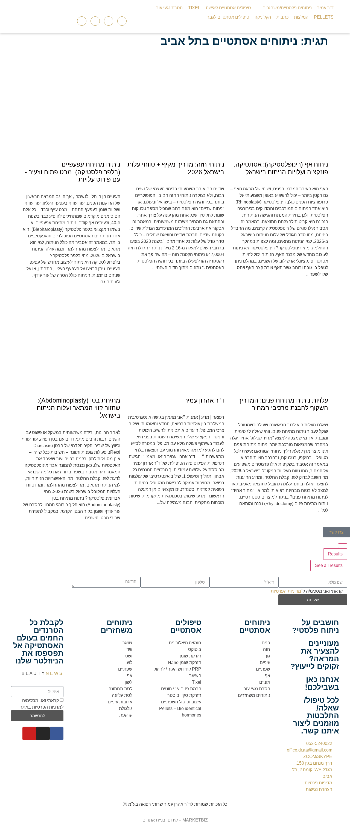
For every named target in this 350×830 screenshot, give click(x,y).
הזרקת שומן (190, 656)
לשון (128, 682)
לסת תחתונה (120, 688)
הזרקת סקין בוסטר (184, 695)
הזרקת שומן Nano (184, 662)
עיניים (265, 662)
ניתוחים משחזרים (254, 695)
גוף (267, 656)
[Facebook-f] (95, 21)
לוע (129, 662)
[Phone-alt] (81, 21)
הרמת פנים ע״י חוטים (181, 688)
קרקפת (125, 715)
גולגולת (125, 708)
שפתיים (263, 669)
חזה (266, 649)
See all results (329, 565)
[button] (283, 8)
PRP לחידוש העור (184, 669)
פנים (266, 642)
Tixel (196, 682)
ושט (128, 656)
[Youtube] (122, 21)
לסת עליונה (122, 695)
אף (267, 675)
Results (335, 554)
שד (129, 649)
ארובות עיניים (120, 702)
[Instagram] (108, 21)
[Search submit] (342, 545)
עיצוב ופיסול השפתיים (181, 702)
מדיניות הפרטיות (286, 591)
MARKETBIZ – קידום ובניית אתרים (175, 820)
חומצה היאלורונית (185, 642)
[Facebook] (56, 733)
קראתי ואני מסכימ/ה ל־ (307, 591)
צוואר (127, 642)
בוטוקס (194, 649)
